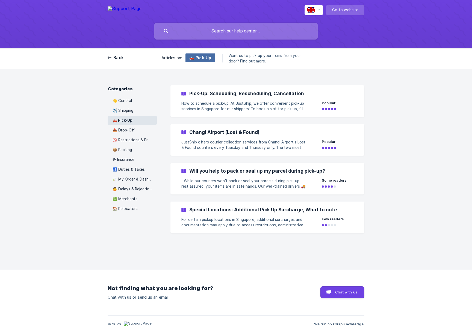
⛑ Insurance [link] (123, 159)
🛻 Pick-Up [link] (122, 120)
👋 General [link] (122, 100)
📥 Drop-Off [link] (124, 130)
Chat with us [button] (346, 292)
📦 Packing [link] (122, 150)
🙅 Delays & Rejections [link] (133, 189)
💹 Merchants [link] (125, 199)
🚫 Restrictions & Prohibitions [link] (135, 140)
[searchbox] (236, 31)
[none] (124, 9)
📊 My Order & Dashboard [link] (135, 179)
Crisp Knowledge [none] (348, 324)
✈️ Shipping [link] (123, 110)
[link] (267, 101)
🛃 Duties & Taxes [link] (129, 169)
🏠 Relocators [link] (125, 208)
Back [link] (118, 57)
